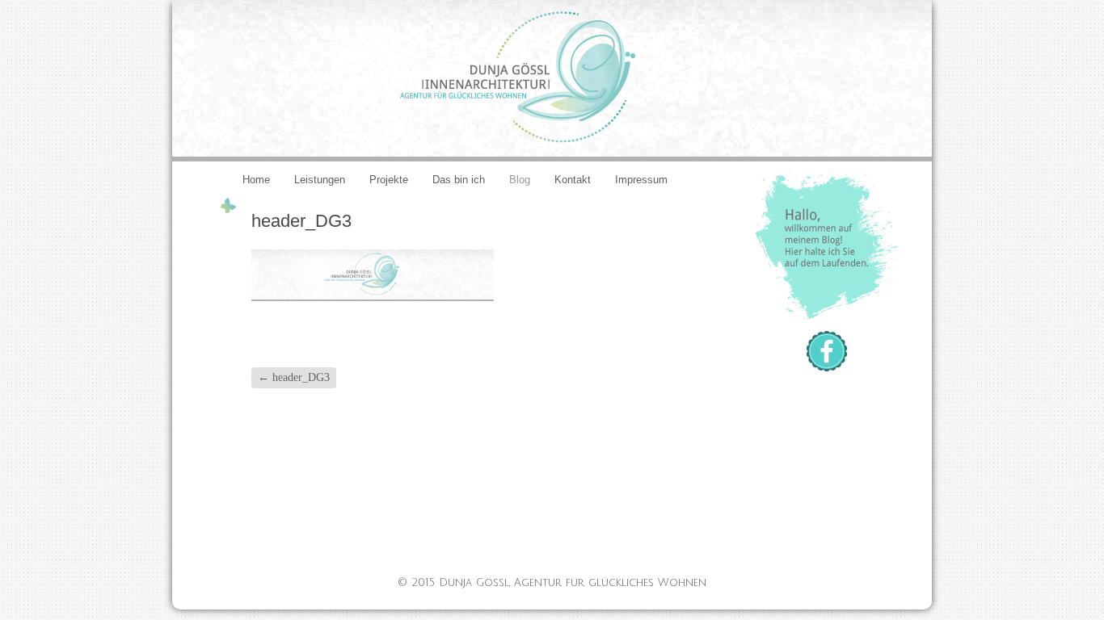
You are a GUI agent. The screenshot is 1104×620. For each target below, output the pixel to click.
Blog (519, 180)
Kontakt (572, 180)
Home (256, 180)
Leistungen (319, 180)
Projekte (388, 180)
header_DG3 (294, 377)
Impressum (641, 180)
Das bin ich (458, 180)
